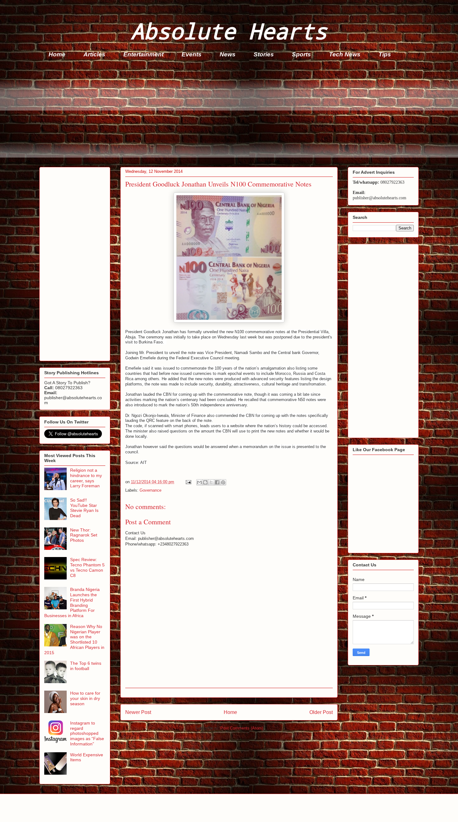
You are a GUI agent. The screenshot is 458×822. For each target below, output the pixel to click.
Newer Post (138, 712)
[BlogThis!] (205, 482)
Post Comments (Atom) (241, 728)
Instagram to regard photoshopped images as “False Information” (87, 733)
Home (57, 54)
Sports (301, 54)
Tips (385, 54)
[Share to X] (211, 482)
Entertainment (143, 54)
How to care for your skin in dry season (85, 698)
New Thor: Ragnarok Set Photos (83, 535)
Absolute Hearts (229, 30)
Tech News (344, 54)
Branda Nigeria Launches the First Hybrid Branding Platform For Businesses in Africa (72, 602)
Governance (150, 490)
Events (192, 54)
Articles (94, 54)
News (228, 54)
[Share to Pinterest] (223, 482)
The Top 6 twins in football (85, 666)
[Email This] (199, 482)
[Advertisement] (226, 114)
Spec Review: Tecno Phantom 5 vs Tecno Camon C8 (87, 567)
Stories (264, 54)
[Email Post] (188, 481)
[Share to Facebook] (217, 482)
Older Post (321, 712)
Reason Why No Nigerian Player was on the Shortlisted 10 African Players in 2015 (74, 639)
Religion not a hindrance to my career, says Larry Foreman (86, 478)
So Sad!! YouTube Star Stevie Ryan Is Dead (84, 508)
